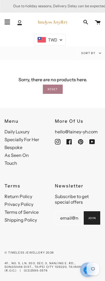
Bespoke (13, 147)
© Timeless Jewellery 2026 (29, 252)
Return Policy (18, 196)
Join (92, 218)
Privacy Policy (18, 204)
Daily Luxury (16, 131)
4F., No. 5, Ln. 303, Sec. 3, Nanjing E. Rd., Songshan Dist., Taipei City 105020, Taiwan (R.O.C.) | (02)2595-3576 (42, 266)
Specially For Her (21, 139)
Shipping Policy (20, 220)
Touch (10, 163)
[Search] (85, 22)
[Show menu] (7, 22)
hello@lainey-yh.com (76, 131)
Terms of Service (21, 212)
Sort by (88, 53)
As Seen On (16, 155)
